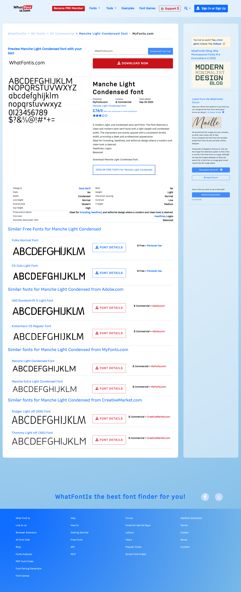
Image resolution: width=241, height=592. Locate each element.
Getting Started (79, 532)
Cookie (184, 532)
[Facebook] (205, 497)
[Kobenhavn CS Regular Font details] (49, 336)
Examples (127, 8)
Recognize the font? (209, 170)
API (73, 547)
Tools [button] (110, 8)
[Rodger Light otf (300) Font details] (49, 420)
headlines (96, 212)
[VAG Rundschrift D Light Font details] (49, 311)
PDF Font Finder (25, 561)
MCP (73, 554)
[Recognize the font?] (211, 122)
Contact (185, 547)
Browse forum (211, 178)
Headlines (159, 216)
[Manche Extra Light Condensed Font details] (49, 389)
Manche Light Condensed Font (33, 361)
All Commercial (62, 33)
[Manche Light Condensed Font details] (49, 368)
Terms (184, 525)
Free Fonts (77, 540)
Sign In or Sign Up (213, 8)
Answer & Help (215, 112)
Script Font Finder (136, 554)
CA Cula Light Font (25, 265)
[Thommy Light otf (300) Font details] (49, 441)
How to (75, 525)
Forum (129, 518)
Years (129, 540)
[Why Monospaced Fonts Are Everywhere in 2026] (211, 75)
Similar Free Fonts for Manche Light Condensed (54, 229)
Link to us (21, 525)
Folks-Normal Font (25, 240)
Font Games (147, 8)
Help (73, 518)
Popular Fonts (133, 547)
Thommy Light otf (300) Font (32, 432)
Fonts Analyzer (24, 554)
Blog (18, 547)
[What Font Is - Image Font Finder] (23, 8)
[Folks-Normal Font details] (49, 250)
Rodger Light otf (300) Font (31, 411)
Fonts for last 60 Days (138, 525)
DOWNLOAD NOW (134, 63)
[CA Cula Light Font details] (49, 276)
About (184, 540)
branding (85, 212)
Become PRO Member (68, 8)
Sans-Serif (84, 188)
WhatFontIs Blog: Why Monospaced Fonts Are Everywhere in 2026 (205, 55)
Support (171, 8)
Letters (130, 532)
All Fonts (38, 33)
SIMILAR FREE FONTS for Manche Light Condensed (124, 170)
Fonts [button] (93, 8)
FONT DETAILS (111, 247)
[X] (219, 497)
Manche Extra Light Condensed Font (37, 381)
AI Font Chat (23, 540)
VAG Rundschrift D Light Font (32, 300)
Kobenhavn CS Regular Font (31, 326)
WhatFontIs (17, 33)
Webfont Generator (210, 195)
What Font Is (23, 518)
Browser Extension (26, 532)
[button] (187, 8)
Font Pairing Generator (29, 568)
